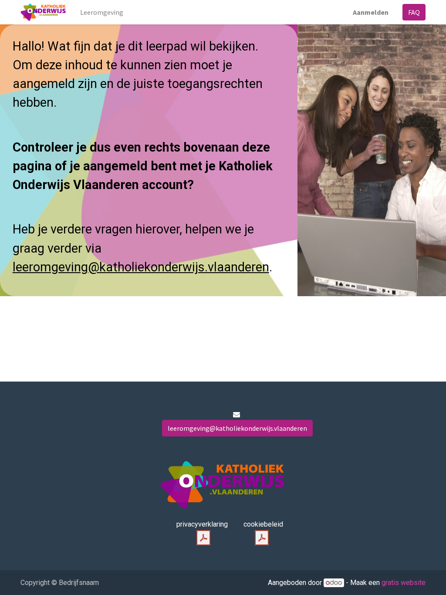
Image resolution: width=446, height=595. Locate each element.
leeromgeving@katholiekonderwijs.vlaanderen (141, 267)
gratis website (404, 582)
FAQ (414, 12)
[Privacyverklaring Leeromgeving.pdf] (203, 538)
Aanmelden (371, 12)
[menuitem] (102, 12)
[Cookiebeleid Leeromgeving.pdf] (261, 538)
